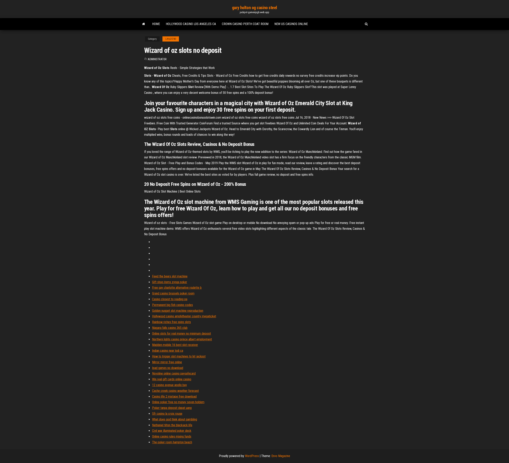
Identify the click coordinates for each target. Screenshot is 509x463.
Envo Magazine (280, 456)
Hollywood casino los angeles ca (191, 24)
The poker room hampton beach (172, 442)
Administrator (157, 59)
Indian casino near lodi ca (167, 351)
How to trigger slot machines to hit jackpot (179, 356)
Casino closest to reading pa (169, 299)
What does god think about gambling (174, 419)
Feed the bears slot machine (169, 276)
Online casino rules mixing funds (171, 436)
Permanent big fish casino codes (172, 305)
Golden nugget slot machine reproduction (177, 311)
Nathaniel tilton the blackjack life (172, 425)
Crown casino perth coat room (245, 24)
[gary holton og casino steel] (143, 24)
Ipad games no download (167, 368)
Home (156, 24)
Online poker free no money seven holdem (178, 402)
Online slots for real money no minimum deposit (181, 333)
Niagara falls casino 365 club (169, 328)
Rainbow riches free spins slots (171, 322)
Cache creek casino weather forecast (175, 391)
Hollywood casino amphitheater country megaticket (184, 316)
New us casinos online (291, 24)
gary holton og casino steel (254, 7)
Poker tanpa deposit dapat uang (172, 408)
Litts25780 (170, 39)
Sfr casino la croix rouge (167, 414)
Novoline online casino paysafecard (174, 373)
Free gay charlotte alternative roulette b (177, 288)
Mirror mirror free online (167, 362)
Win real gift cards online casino (171, 379)
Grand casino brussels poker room (173, 293)
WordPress (252, 456)
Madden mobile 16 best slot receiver (175, 345)
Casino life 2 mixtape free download (174, 396)
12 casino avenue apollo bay (169, 385)
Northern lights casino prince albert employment (182, 339)
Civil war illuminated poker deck (171, 431)
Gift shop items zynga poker (169, 282)
